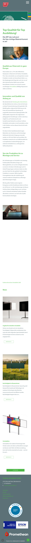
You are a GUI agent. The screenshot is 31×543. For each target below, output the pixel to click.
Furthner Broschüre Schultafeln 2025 (12, 282)
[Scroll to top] (28, 540)
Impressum (5, 498)
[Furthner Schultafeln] (6, 4)
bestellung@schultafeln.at (10, 485)
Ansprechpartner (7, 494)
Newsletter (5, 490)
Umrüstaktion (6, 441)
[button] (15, 309)
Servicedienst (13, 86)
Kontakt (4, 492)
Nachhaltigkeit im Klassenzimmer (11, 383)
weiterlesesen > (9, 341)
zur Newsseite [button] (15, 470)
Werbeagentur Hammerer (19, 541)
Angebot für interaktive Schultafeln (11, 325)
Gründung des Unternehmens (19, 102)
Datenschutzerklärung (8, 496)
